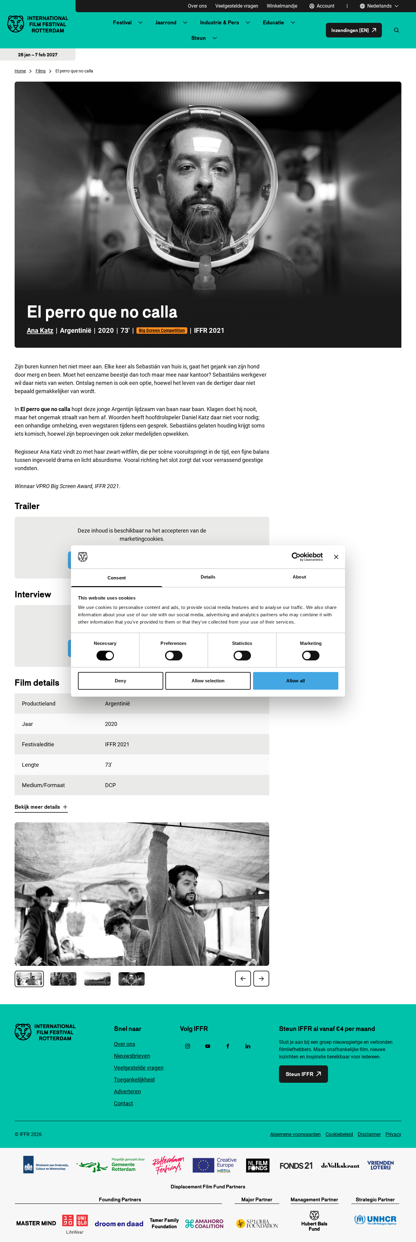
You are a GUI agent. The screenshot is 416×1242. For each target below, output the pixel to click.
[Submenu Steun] (214, 38)
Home (20, 71)
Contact (123, 1103)
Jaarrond (165, 22)
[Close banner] (336, 557)
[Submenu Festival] (140, 22)
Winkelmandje (282, 6)
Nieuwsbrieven (132, 1056)
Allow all (295, 680)
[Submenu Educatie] (293, 22)
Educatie (273, 22)
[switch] (173, 655)
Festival (122, 22)
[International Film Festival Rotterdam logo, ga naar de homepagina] (37, 24)
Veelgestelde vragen (236, 6)
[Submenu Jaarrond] (185, 22)
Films (41, 71)
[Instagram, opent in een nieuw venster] (187, 1046)
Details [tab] (208, 576)
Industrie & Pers (219, 22)
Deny (120, 680)
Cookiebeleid (339, 1134)
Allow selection (208, 680)
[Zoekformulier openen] (396, 30)
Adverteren (127, 1091)
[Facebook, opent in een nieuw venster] (227, 1046)
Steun (198, 38)
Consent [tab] (117, 577)
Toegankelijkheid (134, 1079)
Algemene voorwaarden (295, 1134)
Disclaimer (369, 1134)
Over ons (197, 6)
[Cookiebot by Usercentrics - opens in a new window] (296, 556)
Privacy (393, 1134)
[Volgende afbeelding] (261, 979)
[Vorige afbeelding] (243, 979)
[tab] (29, 979)
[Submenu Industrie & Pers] (248, 22)
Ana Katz (40, 330)
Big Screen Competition (162, 330)
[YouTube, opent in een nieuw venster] (207, 1046)
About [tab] (299, 576)
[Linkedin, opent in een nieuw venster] (248, 1046)
